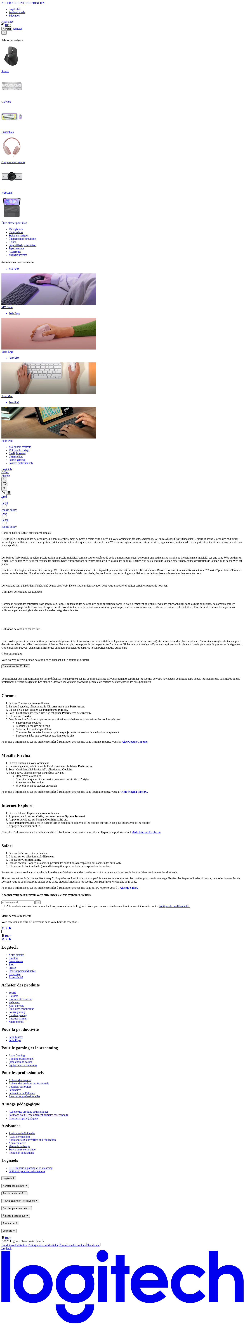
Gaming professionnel (21, 1058)
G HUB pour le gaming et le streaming (31, 1167)
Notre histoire (16, 954)
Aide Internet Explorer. (146, 832)
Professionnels (17, 12)
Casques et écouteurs (20, 999)
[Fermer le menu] (4, 33)
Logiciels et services (20, 1086)
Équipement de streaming (23, 1065)
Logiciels (6, 469)
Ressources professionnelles (24, 1096)
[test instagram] (3, 928)
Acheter (7, 28)
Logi (4, 496)
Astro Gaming (17, 1055)
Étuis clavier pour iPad (21, 1008)
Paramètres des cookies (72, 1245)
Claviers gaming (18, 1015)
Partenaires (15, 1089)
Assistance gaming (19, 1136)
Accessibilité (16, 977)
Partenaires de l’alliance (22, 1093)
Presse (12, 967)
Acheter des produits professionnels (29, 1083)
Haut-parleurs (16, 1005)
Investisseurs (16, 961)
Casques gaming (18, 1018)
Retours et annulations (21, 1152)
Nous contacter (17, 1143)
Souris (12, 992)
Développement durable (22, 970)
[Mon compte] (4, 488)
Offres (5, 472)
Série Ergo (15, 1040)
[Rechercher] (4, 479)
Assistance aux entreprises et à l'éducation (32, 1139)
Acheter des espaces (20, 1080)
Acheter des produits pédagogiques (28, 1111)
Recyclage (14, 974)
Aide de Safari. (129, 887)
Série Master (16, 1036)
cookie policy (9, 509)
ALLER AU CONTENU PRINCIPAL (23, 2)
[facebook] (10, 928)
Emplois (13, 958)
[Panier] (3, 492)
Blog (11, 964)
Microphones (16, 1021)
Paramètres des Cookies (16, 666)
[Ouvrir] (8, 493)
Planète (5, 475)
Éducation (14, 15)
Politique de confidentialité (43, 1245)
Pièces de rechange (19, 1146)
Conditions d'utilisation (14, 1245)
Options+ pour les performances (27, 1171)
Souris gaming (17, 1012)
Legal (4, 503)
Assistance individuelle (22, 1133)
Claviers (13, 995)
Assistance (7, 21)
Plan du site (93, 1245)
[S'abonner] (38, 902)
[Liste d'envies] (4, 484)
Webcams (14, 1002)
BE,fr (8, 25)
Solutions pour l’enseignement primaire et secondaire (38, 1114)
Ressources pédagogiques (23, 1118)
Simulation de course (20, 1061)
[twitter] (7, 928)
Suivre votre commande (22, 1149)
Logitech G (15, 9)
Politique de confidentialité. (174, 906)
